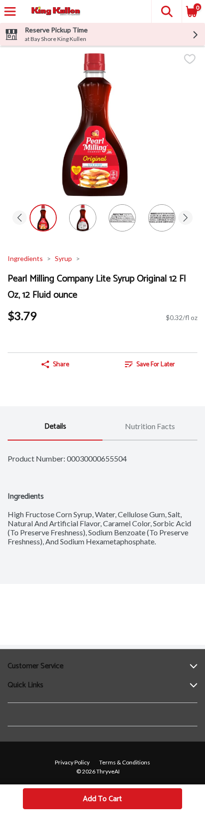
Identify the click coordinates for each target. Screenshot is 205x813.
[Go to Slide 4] (162, 218)
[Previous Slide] (19, 218)
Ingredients (25, 258)
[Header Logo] (54, 11)
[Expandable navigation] (10, 11)
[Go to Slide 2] (82, 218)
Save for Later (155, 364)
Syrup (63, 258)
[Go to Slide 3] (122, 218)
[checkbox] (189, 59)
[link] (149, 364)
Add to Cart (102, 799)
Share (61, 364)
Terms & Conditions (124, 762)
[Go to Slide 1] (43, 218)
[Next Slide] (185, 218)
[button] (166, 11)
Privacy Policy (72, 762)
